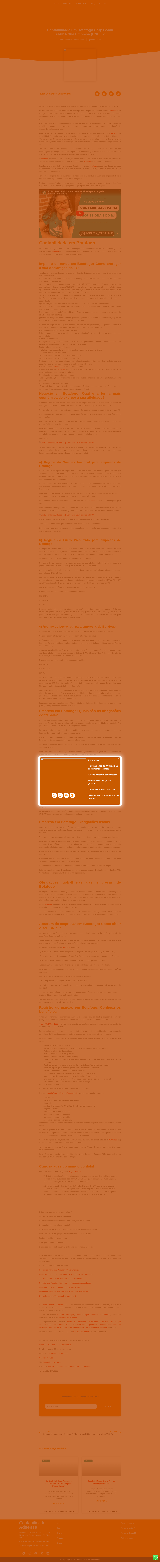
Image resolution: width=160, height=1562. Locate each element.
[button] (118, 759)
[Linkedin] (72, 795)
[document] (80, 781)
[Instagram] (60, 795)
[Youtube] (66, 795)
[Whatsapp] (54, 795)
